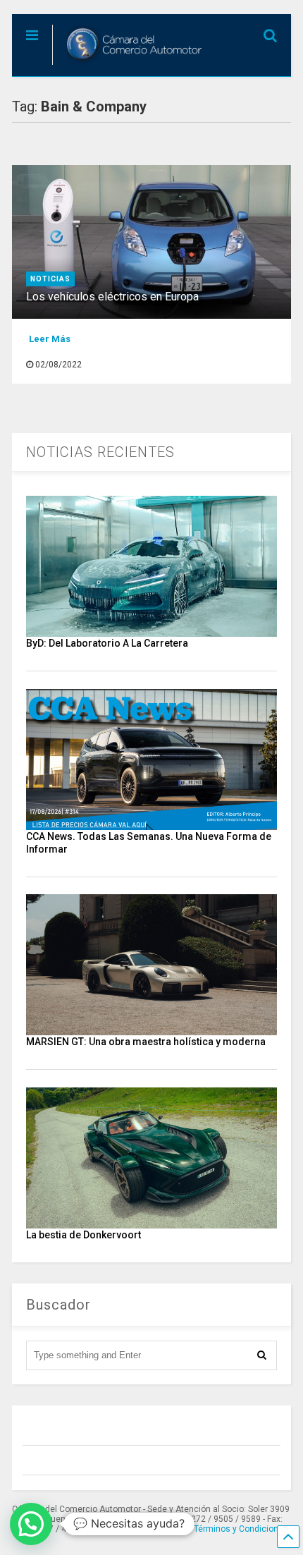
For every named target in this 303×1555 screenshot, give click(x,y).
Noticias (50, 279)
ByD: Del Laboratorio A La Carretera (107, 643)
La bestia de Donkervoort (83, 1234)
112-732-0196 (145, 1529)
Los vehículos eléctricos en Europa (112, 296)
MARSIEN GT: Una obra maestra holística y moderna (146, 1041)
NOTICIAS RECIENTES (100, 452)
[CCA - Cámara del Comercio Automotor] (129, 65)
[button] (31, 1524)
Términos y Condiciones (241, 1529)
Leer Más (49, 339)
